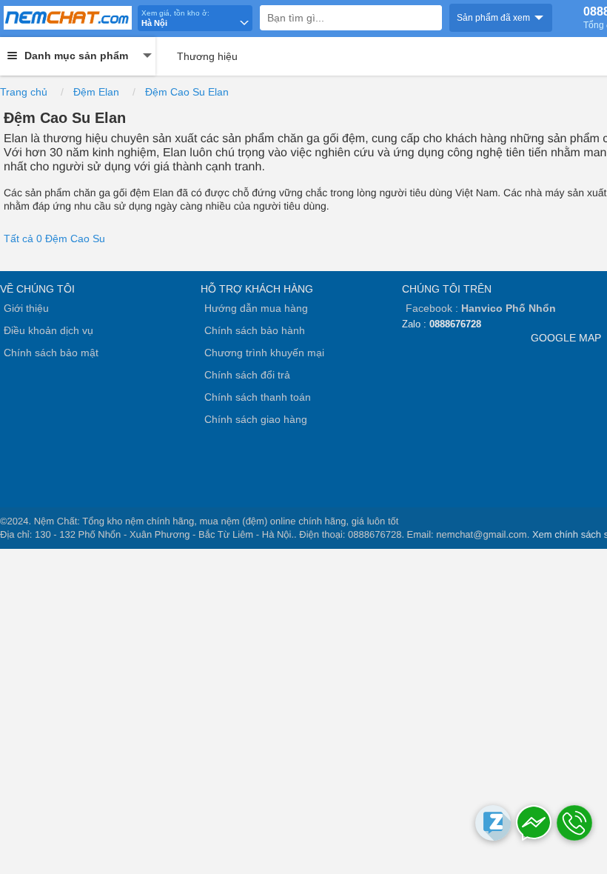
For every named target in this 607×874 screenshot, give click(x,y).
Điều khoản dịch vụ (48, 330)
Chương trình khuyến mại (264, 352)
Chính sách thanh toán (257, 397)
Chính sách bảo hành (254, 330)
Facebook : (481, 308)
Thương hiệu (207, 56)
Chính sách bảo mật (51, 352)
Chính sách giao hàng (255, 419)
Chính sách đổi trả (247, 375)
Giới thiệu (26, 308)
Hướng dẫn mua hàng (256, 308)
